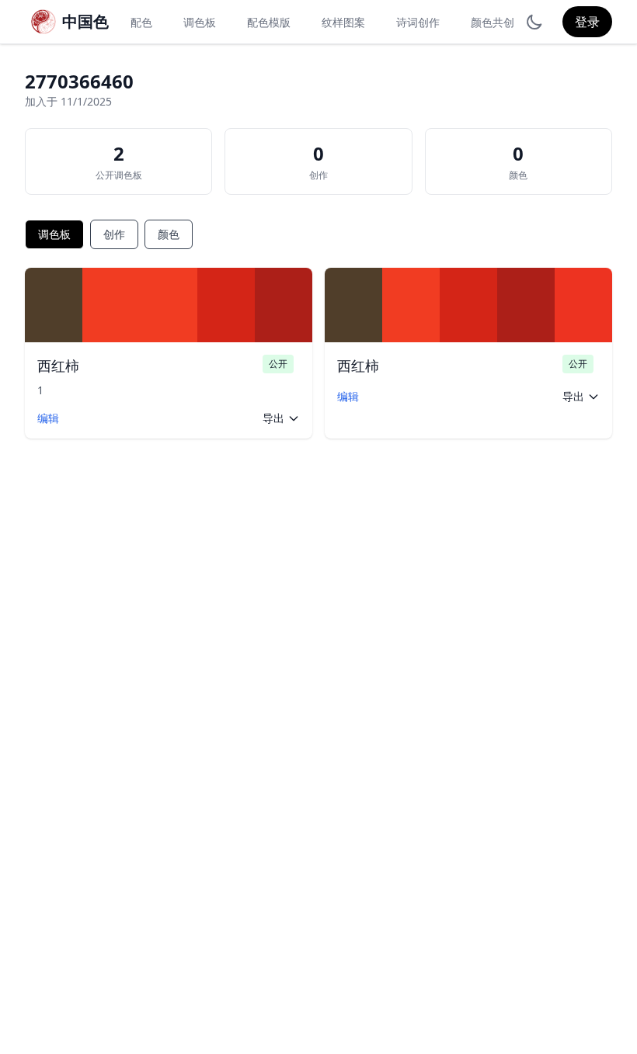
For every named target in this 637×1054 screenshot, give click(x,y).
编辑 (48, 418)
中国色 (85, 21)
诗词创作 (418, 22)
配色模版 (269, 22)
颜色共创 (492, 22)
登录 (587, 21)
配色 (141, 22)
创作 (114, 234)
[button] (53, 305)
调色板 (199, 22)
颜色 (168, 234)
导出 (273, 418)
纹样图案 (343, 22)
